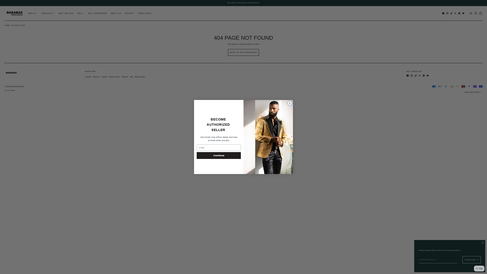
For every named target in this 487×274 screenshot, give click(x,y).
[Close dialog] (290, 103)
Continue (218, 155)
